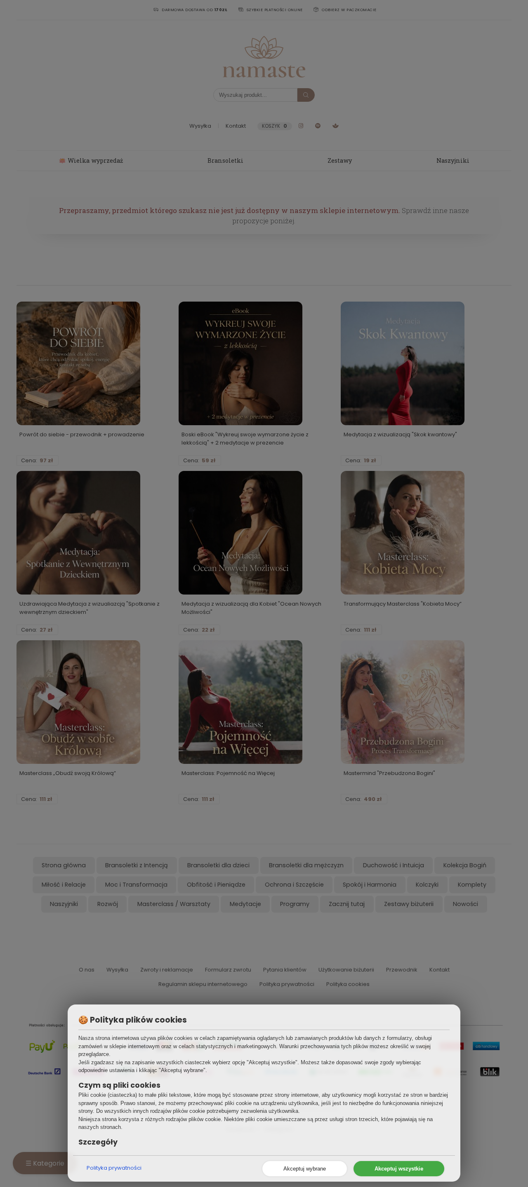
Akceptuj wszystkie (399, 1169)
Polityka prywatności (114, 1168)
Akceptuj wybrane (304, 1169)
